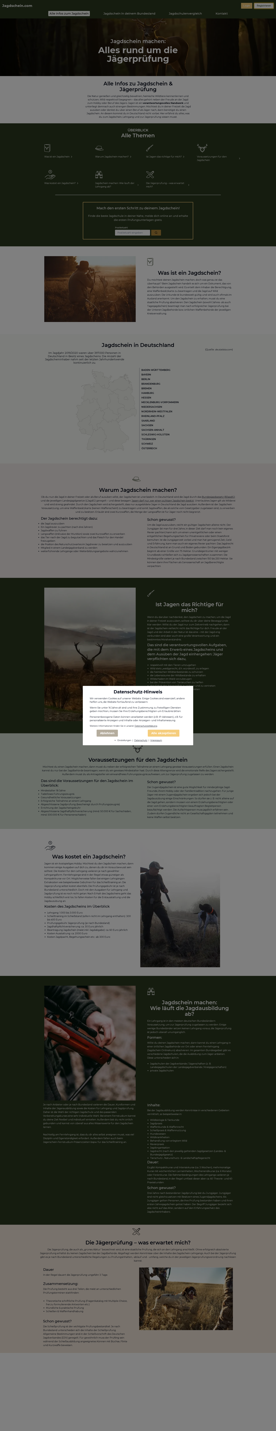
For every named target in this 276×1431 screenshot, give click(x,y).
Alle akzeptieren (163, 733)
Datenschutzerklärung (146, 726)
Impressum (156, 740)
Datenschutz (140, 740)
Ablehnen (107, 733)
